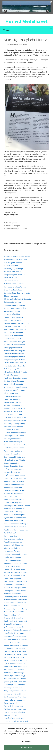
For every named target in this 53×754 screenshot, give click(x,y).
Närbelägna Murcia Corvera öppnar (17, 505)
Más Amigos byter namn (13, 487)
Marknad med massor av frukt (15, 308)
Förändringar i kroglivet (12, 320)
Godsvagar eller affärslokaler (15, 420)
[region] (26, 6)
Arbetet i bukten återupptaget (15, 363)
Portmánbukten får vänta (13, 317)
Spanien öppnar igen (11, 463)
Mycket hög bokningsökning (14, 423)
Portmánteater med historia (14, 284)
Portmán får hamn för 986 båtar (15, 600)
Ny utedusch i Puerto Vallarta (14, 657)
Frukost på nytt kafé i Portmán (15, 390)
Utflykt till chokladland (12, 548)
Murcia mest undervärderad (14, 344)
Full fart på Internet (11, 393)
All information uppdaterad (14, 584)
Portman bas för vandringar (14, 672)
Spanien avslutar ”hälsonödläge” (16, 445)
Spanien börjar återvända (13, 466)
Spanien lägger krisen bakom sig (16, 645)
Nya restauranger (10, 278)
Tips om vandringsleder (12, 560)
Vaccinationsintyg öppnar (13, 451)
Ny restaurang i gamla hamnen (15, 387)
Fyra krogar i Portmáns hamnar (15, 378)
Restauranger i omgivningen (14, 341)
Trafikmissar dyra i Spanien (16, 228)
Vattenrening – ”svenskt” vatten (15, 654)
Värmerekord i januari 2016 (14, 612)
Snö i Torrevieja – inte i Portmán (15, 581)
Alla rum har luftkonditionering (15, 694)
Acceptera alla (26, 747)
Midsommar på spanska (13, 411)
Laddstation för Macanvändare (15, 636)
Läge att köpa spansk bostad (14, 663)
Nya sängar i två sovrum (13, 688)
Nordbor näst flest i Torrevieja (15, 697)
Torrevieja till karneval (12, 642)
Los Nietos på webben (12, 314)
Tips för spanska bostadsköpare (16, 530)
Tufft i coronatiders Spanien (14, 469)
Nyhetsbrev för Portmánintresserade (18, 630)
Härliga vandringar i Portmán (14, 360)
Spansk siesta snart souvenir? (15, 603)
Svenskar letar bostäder (13, 414)
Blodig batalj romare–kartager (15, 691)
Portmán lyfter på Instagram (14, 350)
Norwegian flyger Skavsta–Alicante (17, 293)
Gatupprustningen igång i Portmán (16, 323)
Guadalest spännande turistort (15, 554)
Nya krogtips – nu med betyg (14, 676)
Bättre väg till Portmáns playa (15, 514)
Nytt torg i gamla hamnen (13, 348)
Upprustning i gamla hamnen (14, 357)
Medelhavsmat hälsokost (13, 521)
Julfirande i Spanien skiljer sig (15, 478)
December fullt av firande (13, 426)
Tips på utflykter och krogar (14, 718)
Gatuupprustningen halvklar (14, 305)
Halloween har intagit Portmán (15, 287)
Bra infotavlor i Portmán (12, 272)
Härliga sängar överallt (12, 402)
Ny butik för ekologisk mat (13, 624)
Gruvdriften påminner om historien (17, 256)
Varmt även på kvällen (12, 399)
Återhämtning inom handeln (14, 366)
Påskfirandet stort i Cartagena (15, 709)
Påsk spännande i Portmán (14, 669)
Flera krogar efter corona (13, 439)
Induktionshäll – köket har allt (15, 648)
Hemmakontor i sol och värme (15, 329)
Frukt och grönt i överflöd (13, 262)
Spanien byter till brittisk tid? (14, 685)
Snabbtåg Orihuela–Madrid (14, 436)
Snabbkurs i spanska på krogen (16, 524)
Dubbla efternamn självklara (14, 408)
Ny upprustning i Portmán (13, 332)
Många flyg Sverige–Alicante (14, 460)
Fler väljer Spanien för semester (16, 639)
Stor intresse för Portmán (13, 335)
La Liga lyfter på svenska (13, 338)
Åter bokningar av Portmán (14, 448)
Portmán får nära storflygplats (15, 569)
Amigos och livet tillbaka (12, 454)
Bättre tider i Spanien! (12, 606)
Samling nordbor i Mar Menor (15, 590)
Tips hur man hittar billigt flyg (14, 712)
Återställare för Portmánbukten (15, 563)
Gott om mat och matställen (14, 354)
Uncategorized (11, 223)
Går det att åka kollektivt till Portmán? (17, 299)
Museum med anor (11, 265)
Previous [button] (5, 11)
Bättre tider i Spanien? (12, 615)
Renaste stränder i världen (14, 484)
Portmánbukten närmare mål (14, 508)
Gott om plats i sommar (12, 302)
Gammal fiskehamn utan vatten (15, 259)
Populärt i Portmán (11, 375)
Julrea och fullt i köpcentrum (14, 545)
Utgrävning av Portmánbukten (15, 518)
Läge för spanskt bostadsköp (15, 417)
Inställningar (26, 741)
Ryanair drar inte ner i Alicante (15, 679)
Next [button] (47, 11)
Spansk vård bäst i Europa (13, 512)
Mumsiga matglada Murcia (13, 493)
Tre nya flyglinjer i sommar (13, 706)
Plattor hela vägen (13, 226)
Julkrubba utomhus (11, 281)
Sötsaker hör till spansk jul (13, 618)
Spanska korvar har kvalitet (14, 481)
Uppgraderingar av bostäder (14, 275)
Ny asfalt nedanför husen (13, 290)
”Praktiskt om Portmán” (12, 311)
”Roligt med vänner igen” (13, 442)
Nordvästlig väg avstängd (13, 269)
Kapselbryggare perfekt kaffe (15, 651)
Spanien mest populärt (12, 578)
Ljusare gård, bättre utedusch (15, 682)
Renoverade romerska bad (14, 499)
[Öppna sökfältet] (50, 28)
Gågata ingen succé (11, 296)
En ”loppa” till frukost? (12, 429)
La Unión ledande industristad (15, 433)
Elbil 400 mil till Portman (12, 396)
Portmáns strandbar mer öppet (15, 666)
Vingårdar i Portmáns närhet (14, 475)
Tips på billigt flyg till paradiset (15, 527)
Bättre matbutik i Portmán (13, 384)
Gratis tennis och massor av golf (16, 721)
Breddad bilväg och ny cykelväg (15, 609)
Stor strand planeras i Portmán (15, 597)
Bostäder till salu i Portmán (14, 381)
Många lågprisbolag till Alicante (15, 372)
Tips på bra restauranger (13, 542)
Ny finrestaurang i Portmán (14, 627)
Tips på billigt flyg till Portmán (14, 633)
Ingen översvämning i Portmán (15, 326)
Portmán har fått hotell (12, 593)
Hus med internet (10, 715)
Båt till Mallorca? (10, 533)
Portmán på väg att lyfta (13, 369)
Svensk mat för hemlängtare (14, 575)
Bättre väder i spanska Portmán (15, 660)
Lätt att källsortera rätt (12, 472)
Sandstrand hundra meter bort (15, 621)
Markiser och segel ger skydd (15, 587)
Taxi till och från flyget (12, 566)
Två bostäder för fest (12, 551)
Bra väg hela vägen (11, 536)
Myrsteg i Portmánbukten (13, 405)
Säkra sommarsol (10, 703)
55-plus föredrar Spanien (13, 502)
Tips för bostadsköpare (12, 557)
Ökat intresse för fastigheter (14, 457)
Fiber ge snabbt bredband (13, 539)
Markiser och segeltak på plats (15, 572)
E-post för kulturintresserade (14, 700)
